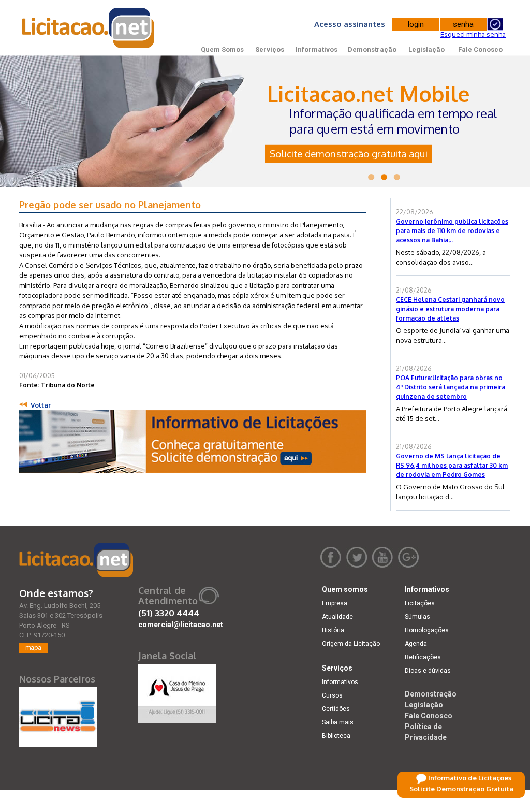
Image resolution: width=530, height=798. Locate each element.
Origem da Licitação (351, 643)
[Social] (177, 691)
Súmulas (417, 616)
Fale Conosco (480, 49)
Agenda (416, 643)
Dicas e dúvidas (428, 670)
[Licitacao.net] (76, 560)
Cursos (332, 695)
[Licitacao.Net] (88, 28)
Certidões (336, 709)
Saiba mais (338, 722)
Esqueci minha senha (473, 34)
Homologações (427, 630)
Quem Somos (222, 49)
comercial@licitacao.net (180, 624)
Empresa (334, 603)
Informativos (316, 49)
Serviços (269, 49)
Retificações (423, 657)
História (333, 630)
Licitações (420, 603)
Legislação (426, 49)
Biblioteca (336, 735)
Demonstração (372, 49)
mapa (33, 647)
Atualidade (337, 616)
